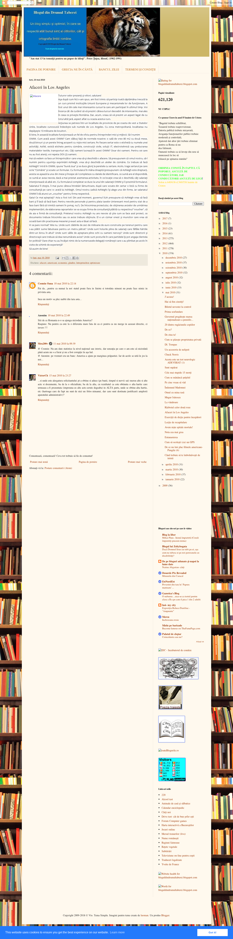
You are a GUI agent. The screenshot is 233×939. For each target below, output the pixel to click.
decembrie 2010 (174, 257)
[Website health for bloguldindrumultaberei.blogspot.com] (181, 877)
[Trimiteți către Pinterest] (77, 258)
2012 (165, 243)
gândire (71, 262)
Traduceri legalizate (172, 860)
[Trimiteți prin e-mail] (63, 258)
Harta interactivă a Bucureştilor (178, 825)
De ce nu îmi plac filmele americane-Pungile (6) (184, 448)
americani (52, 262)
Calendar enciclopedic (173, 807)
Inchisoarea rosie (170, 619)
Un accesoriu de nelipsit (177, 349)
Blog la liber (169, 535)
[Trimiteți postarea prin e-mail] (57, 257)
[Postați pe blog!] (67, 258)
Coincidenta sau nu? (172, 637)
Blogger (165, 915)
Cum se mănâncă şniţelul (177, 377)
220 (163, 795)
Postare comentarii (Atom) (58, 468)
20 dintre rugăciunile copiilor (180, 324)
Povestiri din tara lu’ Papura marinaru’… (175, 586)
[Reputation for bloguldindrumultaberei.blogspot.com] (181, 84)
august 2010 (172, 277)
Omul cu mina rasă (174, 392)
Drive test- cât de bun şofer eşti (178, 816)
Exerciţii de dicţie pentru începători (183, 417)
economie (62, 262)
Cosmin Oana (45, 283)
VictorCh (43, 375)
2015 (165, 228)
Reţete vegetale (169, 846)
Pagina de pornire (88, 461)
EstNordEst (168, 581)
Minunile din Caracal (172, 576)
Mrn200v (43, 343)
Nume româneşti (170, 838)
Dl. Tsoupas (171, 344)
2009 (165, 485)
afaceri (43, 262)
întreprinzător (82, 262)
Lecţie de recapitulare (176, 422)
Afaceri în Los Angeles (177, 412)
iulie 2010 (171, 282)
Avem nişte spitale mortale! (179, 427)
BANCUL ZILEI (109, 69)
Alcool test (167, 799)
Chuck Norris (172, 354)
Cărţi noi (166, 812)
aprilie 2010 (172, 464)
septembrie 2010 (174, 272)
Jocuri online (168, 829)
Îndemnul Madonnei (175, 387)
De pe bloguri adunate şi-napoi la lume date (180, 562)
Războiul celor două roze (177, 407)
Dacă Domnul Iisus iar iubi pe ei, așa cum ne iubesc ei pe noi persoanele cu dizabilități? (180, 552)
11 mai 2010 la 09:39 (64, 343)
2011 (165, 248)
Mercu (165, 617)
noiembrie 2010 (173, 262)
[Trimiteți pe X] (70, 258)
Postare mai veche (137, 461)
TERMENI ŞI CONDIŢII (140, 69)
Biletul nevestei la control (178, 306)
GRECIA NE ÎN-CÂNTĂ (77, 69)
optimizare (95, 262)
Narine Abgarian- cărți (173, 567)
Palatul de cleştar (171, 634)
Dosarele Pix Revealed (174, 573)
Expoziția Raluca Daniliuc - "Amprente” (176, 609)
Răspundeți (43, 304)
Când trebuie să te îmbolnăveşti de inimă (182, 456)
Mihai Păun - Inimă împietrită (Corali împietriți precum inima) (180, 539)
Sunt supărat (171, 367)
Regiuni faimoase (170, 842)
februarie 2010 (173, 474)
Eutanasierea (171, 437)
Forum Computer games (174, 821)
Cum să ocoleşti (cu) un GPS (180, 442)
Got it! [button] (212, 932)
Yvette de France (170, 864)
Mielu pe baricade (172, 625)
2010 (165, 253)
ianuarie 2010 (172, 479)
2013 (165, 238)
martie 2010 (172, 469)
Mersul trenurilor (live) (174, 834)
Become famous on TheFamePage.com (181, 628)
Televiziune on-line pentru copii (178, 855)
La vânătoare (171, 402)
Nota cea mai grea (174, 432)
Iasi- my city (169, 605)
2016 (165, 223)
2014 (165, 233)
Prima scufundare (174, 311)
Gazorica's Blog (170, 593)
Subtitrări (166, 851)
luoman (144, 915)
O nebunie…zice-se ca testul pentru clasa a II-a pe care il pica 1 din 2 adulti (181, 598)
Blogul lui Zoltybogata (174, 546)
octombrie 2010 (173, 267)
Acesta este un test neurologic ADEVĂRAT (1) (180, 361)
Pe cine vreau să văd (175, 382)
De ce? (168, 329)
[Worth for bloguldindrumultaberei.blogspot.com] (181, 890)
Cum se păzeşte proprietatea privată (183, 339)
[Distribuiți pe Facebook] (74, 258)
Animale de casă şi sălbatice (176, 803)
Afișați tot (200, 641)
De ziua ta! (170, 334)
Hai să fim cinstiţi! (174, 301)
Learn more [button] (117, 932)
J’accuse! (169, 296)
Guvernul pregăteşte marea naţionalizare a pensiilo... (179, 318)
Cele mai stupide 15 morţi (178, 372)
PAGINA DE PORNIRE (41, 69)
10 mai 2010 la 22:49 (59, 315)
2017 (165, 218)
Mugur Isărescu (173, 397)
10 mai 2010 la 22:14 (65, 283)
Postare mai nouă (39, 461)
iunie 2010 (171, 287)
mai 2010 (170, 292)
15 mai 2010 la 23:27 (60, 375)
